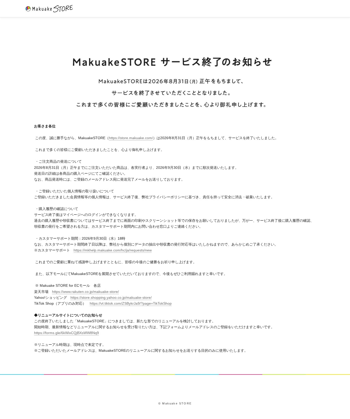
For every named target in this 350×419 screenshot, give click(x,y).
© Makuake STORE (175, 403)
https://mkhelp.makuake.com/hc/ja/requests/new (113, 250)
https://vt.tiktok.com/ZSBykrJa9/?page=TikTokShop (131, 303)
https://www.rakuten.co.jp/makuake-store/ (85, 292)
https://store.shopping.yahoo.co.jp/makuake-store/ (111, 297)
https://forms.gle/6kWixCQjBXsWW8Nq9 (66, 333)
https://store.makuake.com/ (131, 138)
